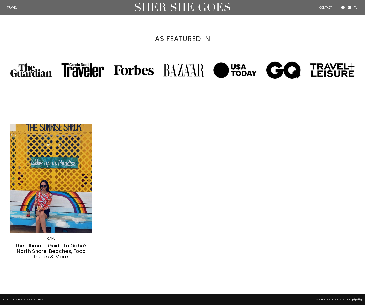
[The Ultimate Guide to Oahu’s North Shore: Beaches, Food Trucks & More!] (51, 178)
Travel (12, 7)
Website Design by (339, 299)
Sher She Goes (182, 7)
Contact (325, 7)
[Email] (349, 7)
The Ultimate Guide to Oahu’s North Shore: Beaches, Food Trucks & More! (51, 251)
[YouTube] (343, 7)
